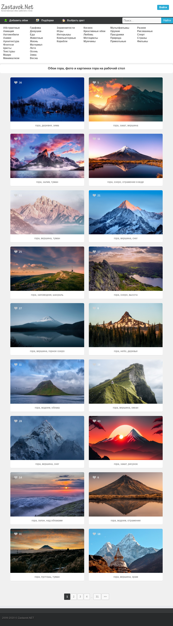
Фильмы (142, 41)
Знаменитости (66, 27)
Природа (115, 37)
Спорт (141, 34)
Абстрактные (11, 27)
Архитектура (11, 41)
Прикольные (118, 41)
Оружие (115, 31)
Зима (33, 54)
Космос (88, 27)
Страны (142, 37)
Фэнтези (8, 44)
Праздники (117, 34)
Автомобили (11, 34)
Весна (34, 58)
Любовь (88, 34)
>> (105, 596)
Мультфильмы (119, 27)
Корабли (62, 41)
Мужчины (90, 41)
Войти (163, 7)
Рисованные (145, 31)
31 (97, 596)
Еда (32, 34)
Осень (34, 51)
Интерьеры (64, 34)
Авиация (8, 31)
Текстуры (9, 51)
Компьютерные (66, 37)
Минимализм (11, 58)
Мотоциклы (91, 37)
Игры (60, 31)
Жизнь (34, 41)
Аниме (7, 37)
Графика (35, 27)
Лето (33, 48)
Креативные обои (94, 31)
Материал (36, 44)
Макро (7, 54)
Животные (36, 37)
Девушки (35, 31)
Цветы (7, 48)
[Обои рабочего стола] (17, 12)
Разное (141, 27)
